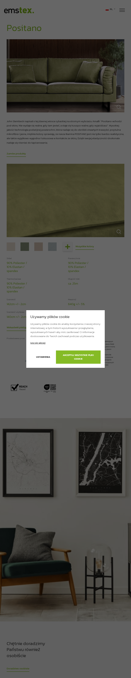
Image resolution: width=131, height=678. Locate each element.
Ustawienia (43, 357)
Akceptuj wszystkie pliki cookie (78, 357)
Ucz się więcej (37, 343)
